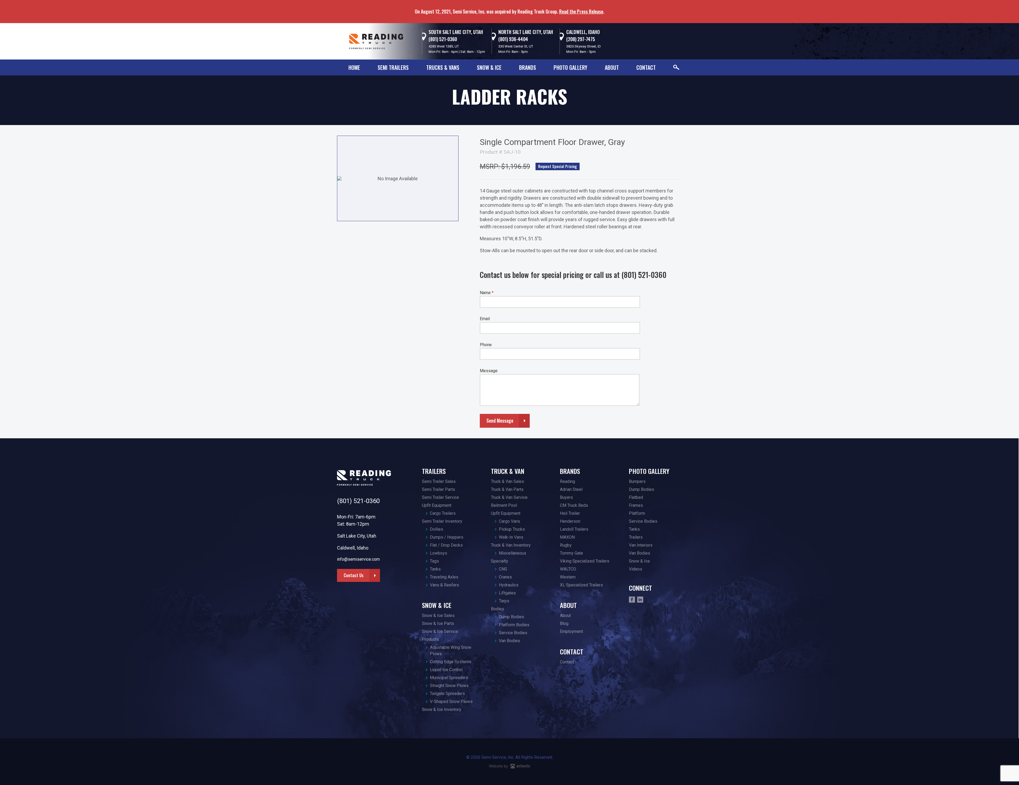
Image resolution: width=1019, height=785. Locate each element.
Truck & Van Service (509, 497)
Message (489, 370)
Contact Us (354, 575)
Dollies (436, 529)
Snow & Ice (489, 67)
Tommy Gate (571, 553)
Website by (499, 766)
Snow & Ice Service (440, 631)
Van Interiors (641, 545)
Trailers (434, 471)
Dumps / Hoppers (446, 537)
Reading (567, 481)
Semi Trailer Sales (439, 481)
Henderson (570, 521)
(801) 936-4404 (513, 39)
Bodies (497, 608)
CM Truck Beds (574, 505)
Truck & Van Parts (507, 489)
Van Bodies (509, 640)
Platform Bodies (514, 624)
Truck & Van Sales (507, 481)
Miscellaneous (512, 553)
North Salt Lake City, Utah (525, 31)
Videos (635, 569)
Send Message (499, 420)
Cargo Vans (509, 521)
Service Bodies (513, 632)
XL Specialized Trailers (581, 584)
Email (485, 318)
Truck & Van (507, 471)
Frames (636, 505)
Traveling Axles (444, 577)
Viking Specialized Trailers (584, 561)
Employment (571, 631)
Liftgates (507, 592)
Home (354, 67)
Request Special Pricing (557, 166)
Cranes (505, 577)
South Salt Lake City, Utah (456, 31)
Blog (564, 623)
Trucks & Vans (442, 67)
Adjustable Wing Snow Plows (450, 650)
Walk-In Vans (511, 537)
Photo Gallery (570, 67)
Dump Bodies (511, 616)
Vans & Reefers (444, 584)
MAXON (567, 537)
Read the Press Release (581, 11)
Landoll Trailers (574, 529)
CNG (503, 569)
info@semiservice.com (358, 559)
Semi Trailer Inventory (442, 521)
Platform (637, 513)
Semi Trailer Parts (438, 489)
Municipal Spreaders (449, 677)
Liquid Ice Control (446, 669)
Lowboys (438, 553)
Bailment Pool (504, 505)
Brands (527, 67)
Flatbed (636, 497)
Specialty (499, 561)
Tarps (504, 600)
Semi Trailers (393, 67)
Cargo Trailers (443, 513)
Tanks (435, 569)
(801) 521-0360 (443, 39)
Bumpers (637, 481)
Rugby (566, 545)
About (612, 67)
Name (487, 292)
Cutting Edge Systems (450, 661)
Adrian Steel (571, 489)
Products (430, 639)
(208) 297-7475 (580, 39)
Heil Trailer (570, 513)
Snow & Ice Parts (438, 623)
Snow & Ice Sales (438, 615)
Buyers (566, 497)
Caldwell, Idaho (583, 31)
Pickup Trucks (512, 529)
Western (568, 577)
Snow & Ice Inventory (441, 709)
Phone (486, 344)
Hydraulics (509, 584)
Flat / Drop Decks (446, 545)
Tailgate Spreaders (447, 693)
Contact (646, 67)
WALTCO (568, 569)
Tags (434, 561)
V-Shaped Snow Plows (451, 701)
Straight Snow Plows (449, 685)
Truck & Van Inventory (511, 545)
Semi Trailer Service (440, 497)
